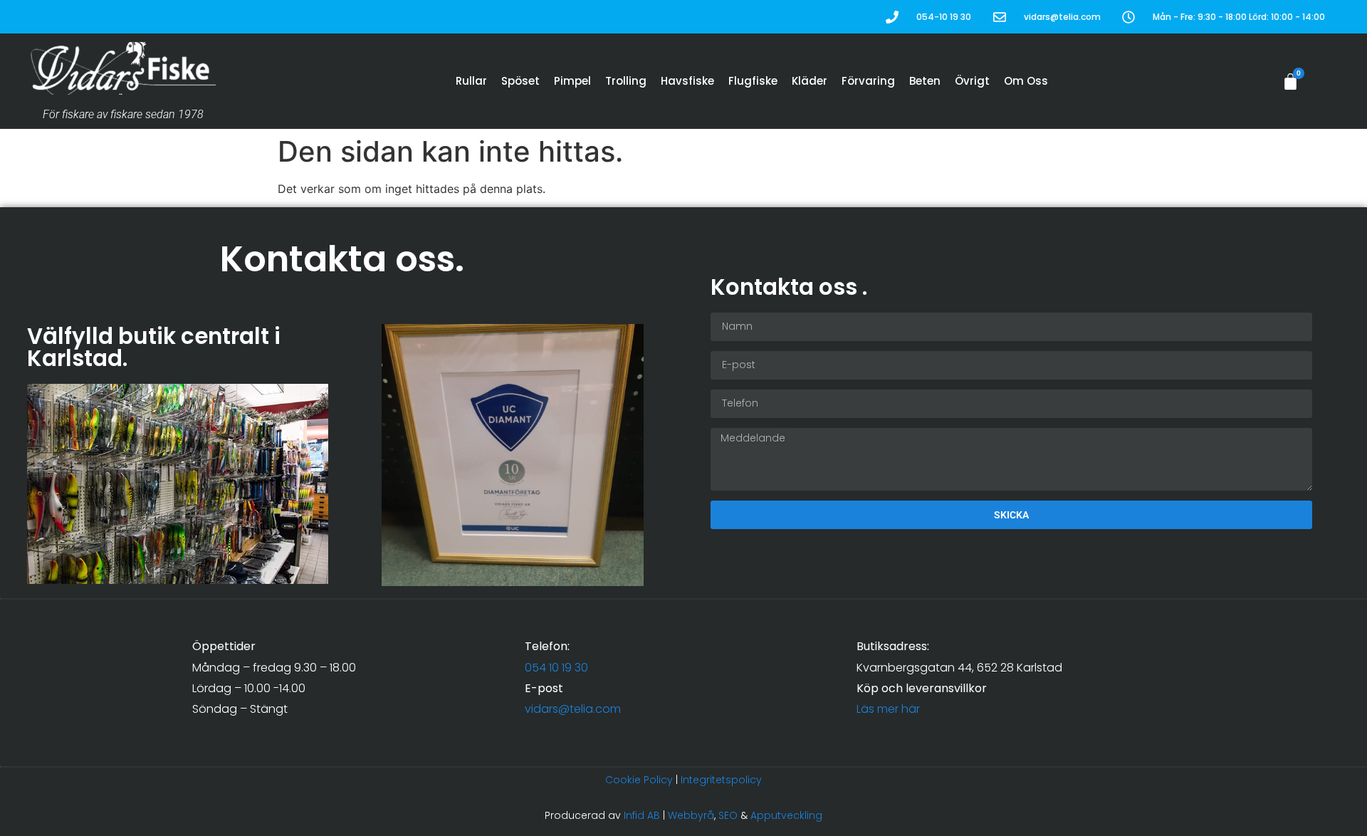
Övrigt (972, 80)
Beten (925, 80)
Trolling (625, 80)
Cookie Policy (639, 780)
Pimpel (572, 80)
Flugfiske (752, 80)
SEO (728, 815)
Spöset (520, 80)
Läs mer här (888, 709)
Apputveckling (786, 815)
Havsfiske (687, 80)
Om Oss (1026, 80)
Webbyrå (691, 815)
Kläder (809, 80)
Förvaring (868, 80)
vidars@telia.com (573, 709)
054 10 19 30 (556, 667)
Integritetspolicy (721, 780)
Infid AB (642, 815)
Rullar (471, 80)
